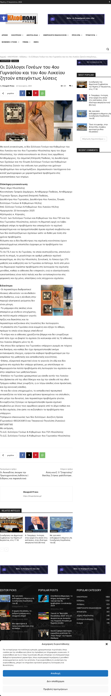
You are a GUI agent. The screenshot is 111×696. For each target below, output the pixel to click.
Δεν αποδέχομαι (55, 681)
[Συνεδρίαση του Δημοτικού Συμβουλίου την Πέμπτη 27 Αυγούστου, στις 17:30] (11, 524)
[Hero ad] (79, 19)
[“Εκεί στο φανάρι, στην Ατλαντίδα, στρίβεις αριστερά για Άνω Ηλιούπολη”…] (82, 127)
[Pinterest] (36, 93)
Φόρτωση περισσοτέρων (92, 139)
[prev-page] (2, 549)
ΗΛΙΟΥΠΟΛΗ (13, 57)
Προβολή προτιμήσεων (55, 689)
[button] (4, 18)
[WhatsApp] (42, 93)
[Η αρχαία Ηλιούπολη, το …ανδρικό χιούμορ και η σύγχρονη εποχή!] (5, 613)
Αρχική (3, 57)
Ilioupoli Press (8, 86)
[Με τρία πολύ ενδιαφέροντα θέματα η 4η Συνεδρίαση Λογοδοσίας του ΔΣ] (61, 524)
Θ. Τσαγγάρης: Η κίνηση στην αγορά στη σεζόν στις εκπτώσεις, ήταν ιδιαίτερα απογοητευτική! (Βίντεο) (99, 100)
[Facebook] (109, 2)
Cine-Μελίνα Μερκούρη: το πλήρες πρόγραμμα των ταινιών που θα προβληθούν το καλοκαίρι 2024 (61, 601)
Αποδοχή (55, 673)
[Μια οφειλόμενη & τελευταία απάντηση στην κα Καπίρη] (5, 626)
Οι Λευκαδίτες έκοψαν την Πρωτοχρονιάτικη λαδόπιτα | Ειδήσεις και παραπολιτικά (14, 475)
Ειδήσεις (23, 57)
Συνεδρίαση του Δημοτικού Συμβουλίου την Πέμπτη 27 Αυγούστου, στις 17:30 (11, 537)
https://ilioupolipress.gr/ (32, 496)
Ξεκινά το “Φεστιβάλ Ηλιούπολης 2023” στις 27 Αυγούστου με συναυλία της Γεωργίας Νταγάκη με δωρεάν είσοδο (61, 618)
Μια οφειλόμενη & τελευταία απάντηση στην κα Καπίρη (23, 626)
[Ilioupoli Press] (11, 493)
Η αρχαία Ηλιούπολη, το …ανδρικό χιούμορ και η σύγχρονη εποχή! (22, 613)
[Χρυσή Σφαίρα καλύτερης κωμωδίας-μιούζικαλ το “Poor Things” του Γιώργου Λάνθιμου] (43, 633)
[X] (29, 93)
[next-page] (6, 549)
